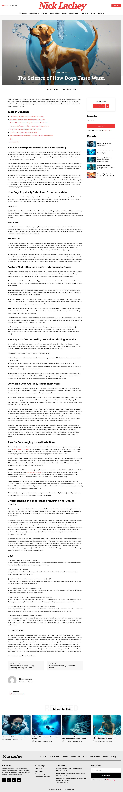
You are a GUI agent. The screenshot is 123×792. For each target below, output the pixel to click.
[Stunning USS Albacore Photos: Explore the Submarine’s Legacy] (91, 159)
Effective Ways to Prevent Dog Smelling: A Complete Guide (22, 667)
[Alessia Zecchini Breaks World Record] (91, 144)
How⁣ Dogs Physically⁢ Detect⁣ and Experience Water (27, 119)
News (57, 770)
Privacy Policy (107, 130)
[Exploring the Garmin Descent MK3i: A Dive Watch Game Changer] (91, 167)
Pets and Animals (61, 72)
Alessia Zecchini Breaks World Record (104, 144)
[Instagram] (9, 780)
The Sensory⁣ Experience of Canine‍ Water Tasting (26, 116)
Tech (57, 782)
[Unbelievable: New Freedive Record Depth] (91, 152)
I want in (100, 126)
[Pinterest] (103, 106)
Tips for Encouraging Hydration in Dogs (23, 132)
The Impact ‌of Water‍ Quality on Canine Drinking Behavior (29, 126)
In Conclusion (14, 142)
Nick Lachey (54, 89)
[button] (13, 6)
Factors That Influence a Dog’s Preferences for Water (28, 123)
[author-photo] (3, 740)
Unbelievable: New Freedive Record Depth (70, 773)
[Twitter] (99, 106)
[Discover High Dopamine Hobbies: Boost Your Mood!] (91, 175)
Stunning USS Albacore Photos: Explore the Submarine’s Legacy (104, 159)
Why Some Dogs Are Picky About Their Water (25, 129)
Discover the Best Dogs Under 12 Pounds (62, 667)
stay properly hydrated (21, 449)
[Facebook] (95, 106)
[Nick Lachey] (12, 680)
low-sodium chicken (34, 472)
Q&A (11, 139)
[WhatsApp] (107, 106)
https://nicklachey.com (26, 682)
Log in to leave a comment (16, 694)
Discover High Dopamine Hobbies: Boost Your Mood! (105, 175)
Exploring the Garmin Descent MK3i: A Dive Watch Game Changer (106, 167)
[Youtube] (19, 780)
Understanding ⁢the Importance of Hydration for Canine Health (31, 135)
